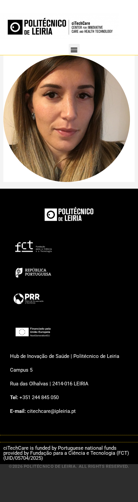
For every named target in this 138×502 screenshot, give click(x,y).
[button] (74, 49)
